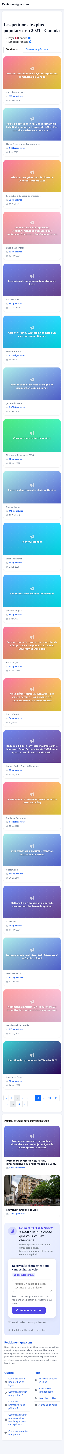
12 (6, 1104)
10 (49, 1098)
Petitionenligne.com (15, 4)
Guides (9, 1373)
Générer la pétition (31, 1310)
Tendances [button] (12, 49)
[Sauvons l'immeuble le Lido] (32, 1196)
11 (56, 1098)
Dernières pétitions (37, 49)
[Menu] (59, 4)
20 (19, 1104)
